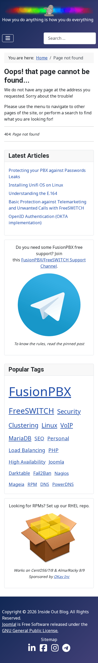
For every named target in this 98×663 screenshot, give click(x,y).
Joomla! (9, 624)
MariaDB (20, 438)
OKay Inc (62, 576)
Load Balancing (27, 450)
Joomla (56, 462)
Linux (49, 425)
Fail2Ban (42, 473)
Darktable (19, 473)
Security (69, 411)
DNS (44, 484)
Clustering (23, 425)
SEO (39, 438)
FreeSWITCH (31, 410)
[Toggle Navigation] (8, 38)
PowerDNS (63, 484)
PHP (53, 450)
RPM (32, 484)
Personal (58, 438)
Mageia (16, 484)
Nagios (61, 473)
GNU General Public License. (30, 630)
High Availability (27, 462)
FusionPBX (40, 391)
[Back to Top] (89, 653)
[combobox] (70, 38)
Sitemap (49, 639)
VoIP (66, 425)
